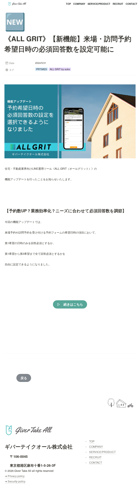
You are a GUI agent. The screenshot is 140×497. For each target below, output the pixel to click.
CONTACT (131, 3)
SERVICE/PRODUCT (99, 3)
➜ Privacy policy (15, 476)
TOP (68, 3)
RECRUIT (118, 3)
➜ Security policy (15, 481)
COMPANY (79, 3)
